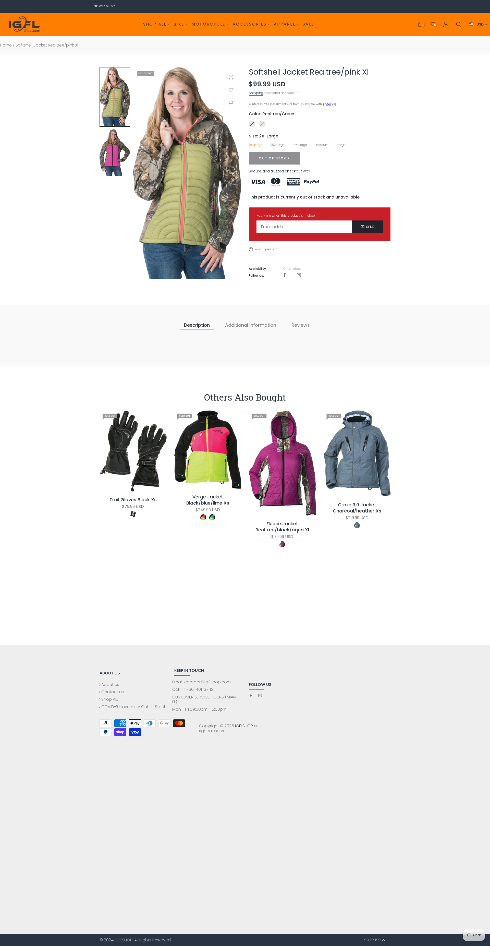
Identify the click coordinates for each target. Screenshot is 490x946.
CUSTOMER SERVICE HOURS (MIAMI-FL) (205, 699)
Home (6, 45)
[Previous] (144, 173)
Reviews (300, 325)
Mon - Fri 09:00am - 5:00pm (199, 709)
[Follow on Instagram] (299, 275)
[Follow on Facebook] (285, 275)
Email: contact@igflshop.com (201, 682)
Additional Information (250, 325)
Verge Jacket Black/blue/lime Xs (207, 500)
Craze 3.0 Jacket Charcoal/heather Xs (357, 508)
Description (197, 325)
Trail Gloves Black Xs (133, 500)
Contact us (112, 692)
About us (110, 684)
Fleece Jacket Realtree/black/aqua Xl (282, 527)
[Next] (230, 173)
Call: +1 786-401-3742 (192, 689)
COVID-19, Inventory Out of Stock (133, 706)
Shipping (256, 93)
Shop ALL (109, 699)
